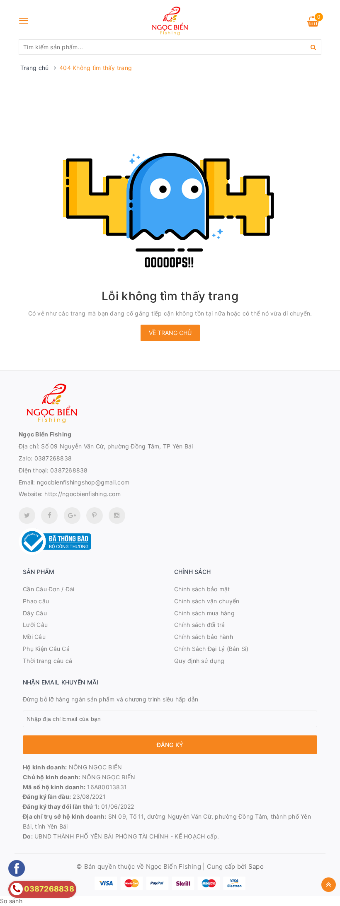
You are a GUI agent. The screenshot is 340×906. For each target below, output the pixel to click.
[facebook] (49, 515)
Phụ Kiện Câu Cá (46, 648)
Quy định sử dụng (199, 660)
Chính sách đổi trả (199, 624)
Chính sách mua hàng (204, 613)
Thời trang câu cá (47, 660)
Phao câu (36, 601)
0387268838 (53, 458)
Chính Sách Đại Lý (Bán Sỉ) (211, 648)
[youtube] (94, 515)
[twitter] (27, 515)
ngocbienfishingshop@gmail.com (83, 482)
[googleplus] (72, 515)
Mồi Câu (34, 636)
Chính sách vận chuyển (206, 601)
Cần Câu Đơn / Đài (48, 589)
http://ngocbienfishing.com (82, 493)
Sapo (256, 866)
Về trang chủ (170, 332)
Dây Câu (35, 613)
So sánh (11, 900)
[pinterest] (117, 515)
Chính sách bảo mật (202, 589)
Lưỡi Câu (35, 624)
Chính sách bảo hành (203, 636)
